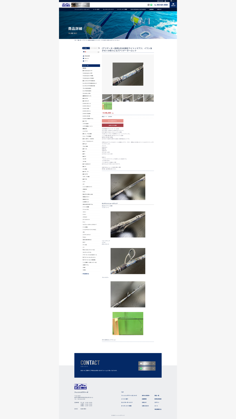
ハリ (83, 247)
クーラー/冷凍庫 (86, 206)
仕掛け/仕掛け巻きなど (87, 239)
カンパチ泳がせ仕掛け (87, 90)
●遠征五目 (85, 128)
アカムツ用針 (85, 146)
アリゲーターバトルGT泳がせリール (90, 254)
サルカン (84, 237)
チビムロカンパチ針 (86, 93)
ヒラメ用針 (85, 169)
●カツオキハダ (86, 101)
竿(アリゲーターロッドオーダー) (89, 257)
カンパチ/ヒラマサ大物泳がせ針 (89, 85)
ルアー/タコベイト (86, 219)
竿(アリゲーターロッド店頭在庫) (89, 259)
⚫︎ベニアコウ (85, 131)
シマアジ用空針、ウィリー (88, 126)
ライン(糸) (85, 244)
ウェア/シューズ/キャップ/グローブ (89, 224)
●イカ (84, 151)
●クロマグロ (85, 98)
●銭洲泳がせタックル (87, 95)
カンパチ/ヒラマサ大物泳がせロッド (90, 83)
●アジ (84, 153)
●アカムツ (85, 143)
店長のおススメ (86, 199)
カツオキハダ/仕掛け (87, 113)
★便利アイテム (86, 264)
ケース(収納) (85, 227)
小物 (83, 232)
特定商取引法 (86, 273)
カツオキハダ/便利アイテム (88, 118)
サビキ (84, 191)
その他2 (84, 270)
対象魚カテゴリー (86, 196)
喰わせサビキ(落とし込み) (88, 194)
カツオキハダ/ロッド (87, 106)
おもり (84, 242)
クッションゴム (86, 209)
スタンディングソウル (87, 252)
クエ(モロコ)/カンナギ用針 (88, 75)
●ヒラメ (84, 166)
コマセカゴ (85, 217)
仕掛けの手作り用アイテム (88, 204)
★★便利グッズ (86, 201)
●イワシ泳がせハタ (86, 164)
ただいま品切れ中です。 (112, 121)
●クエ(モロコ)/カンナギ (87, 70)
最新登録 (84, 68)
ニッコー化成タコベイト (87, 186)
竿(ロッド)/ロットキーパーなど (89, 249)
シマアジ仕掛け (86, 123)
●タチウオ (85, 179)
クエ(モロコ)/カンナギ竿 (87, 73)
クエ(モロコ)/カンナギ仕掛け (88, 78)
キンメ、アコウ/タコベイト (88, 141)
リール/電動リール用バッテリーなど (90, 262)
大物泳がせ (85, 189)
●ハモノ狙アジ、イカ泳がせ (88, 138)
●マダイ (84, 156)
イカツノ (84, 212)
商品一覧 (79, 40)
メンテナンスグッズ (86, 234)
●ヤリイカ (85, 148)
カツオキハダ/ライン (87, 111)
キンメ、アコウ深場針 (87, 136)
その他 (84, 267)
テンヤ (84, 181)
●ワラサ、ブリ (86, 171)
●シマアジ (85, 121)
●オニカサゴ (85, 174)
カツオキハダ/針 (86, 108)
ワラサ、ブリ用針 (86, 176)
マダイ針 (84, 161)
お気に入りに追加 (113, 125)
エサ (83, 184)
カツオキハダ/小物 (86, 116)
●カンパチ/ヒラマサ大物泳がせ (89, 80)
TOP (75, 40)
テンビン (84, 214)
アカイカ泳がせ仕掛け (87, 88)
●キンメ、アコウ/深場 (87, 133)
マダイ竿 (84, 159)
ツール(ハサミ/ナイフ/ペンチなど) (89, 229)
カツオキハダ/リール (87, 103)
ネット (84, 222)
